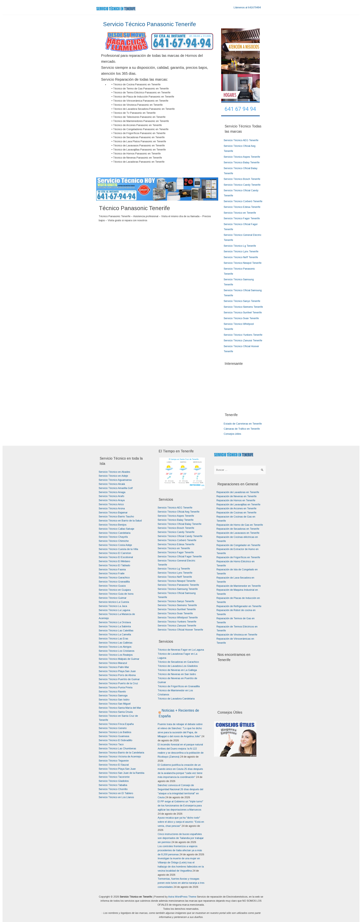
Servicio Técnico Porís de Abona (117, 675)
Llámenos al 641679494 (247, 7)
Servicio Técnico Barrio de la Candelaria (121, 752)
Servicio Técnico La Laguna (114, 610)
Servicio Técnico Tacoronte (114, 776)
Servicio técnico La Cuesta (114, 602)
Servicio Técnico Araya (112, 500)
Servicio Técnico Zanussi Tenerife (243, 340)
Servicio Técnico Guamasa (114, 736)
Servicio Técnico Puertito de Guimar (119, 679)
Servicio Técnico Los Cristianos (116, 650)
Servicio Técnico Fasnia (112, 569)
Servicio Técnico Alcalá (112, 484)
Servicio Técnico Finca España (116, 724)
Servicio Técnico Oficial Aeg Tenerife (178, 511)
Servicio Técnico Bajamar (113, 512)
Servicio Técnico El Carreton (115, 553)
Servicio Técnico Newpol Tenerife (242, 263)
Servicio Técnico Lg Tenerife (240, 245)
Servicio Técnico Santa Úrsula (116, 712)
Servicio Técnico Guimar (112, 597)
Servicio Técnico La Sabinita (115, 626)
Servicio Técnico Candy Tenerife (242, 184)
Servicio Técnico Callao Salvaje (116, 528)
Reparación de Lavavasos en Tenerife (237, 532)
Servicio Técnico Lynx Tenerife (241, 251)
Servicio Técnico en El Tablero (116, 793)
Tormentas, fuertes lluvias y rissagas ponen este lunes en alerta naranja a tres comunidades (181, 882)
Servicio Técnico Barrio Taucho (116, 516)
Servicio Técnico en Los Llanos (116, 797)
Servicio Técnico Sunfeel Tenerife (243, 312)
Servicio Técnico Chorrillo (113, 789)
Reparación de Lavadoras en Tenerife (237, 492)
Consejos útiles (232, 433)
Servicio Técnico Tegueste (114, 760)
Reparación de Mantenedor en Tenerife (238, 585)
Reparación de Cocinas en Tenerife (236, 512)
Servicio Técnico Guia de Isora (116, 593)
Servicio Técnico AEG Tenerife (241, 140)
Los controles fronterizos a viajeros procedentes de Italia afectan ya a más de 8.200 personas (180, 850)
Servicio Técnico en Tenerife (240, 212)
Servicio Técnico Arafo (111, 496)
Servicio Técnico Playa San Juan (117, 671)
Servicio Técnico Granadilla (114, 581)
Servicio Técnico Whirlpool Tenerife (178, 617)
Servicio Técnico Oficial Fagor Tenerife (180, 556)
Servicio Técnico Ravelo (112, 691)
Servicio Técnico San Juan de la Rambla (121, 773)
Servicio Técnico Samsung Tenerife (178, 589)
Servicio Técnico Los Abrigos (115, 646)
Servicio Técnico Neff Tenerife (241, 257)
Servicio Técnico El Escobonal (116, 557)
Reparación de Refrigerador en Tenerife (238, 606)
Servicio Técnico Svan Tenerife (241, 318)
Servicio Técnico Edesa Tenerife (242, 207)
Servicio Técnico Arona (112, 508)
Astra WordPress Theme (182, 896)
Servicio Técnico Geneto (113, 728)
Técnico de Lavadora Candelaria (176, 698)
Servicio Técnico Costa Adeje (115, 545)
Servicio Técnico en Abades (114, 471)
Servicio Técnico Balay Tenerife (241, 162)
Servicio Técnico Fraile (111, 573)
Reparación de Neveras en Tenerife (236, 496)
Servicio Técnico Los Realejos (116, 654)
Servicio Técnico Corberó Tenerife (243, 201)
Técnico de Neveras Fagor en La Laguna (181, 649)
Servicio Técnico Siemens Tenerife (243, 306)
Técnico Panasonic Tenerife (134, 208)
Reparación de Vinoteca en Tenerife (236, 634)
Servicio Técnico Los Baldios (115, 732)
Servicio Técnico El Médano (114, 561)
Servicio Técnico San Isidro (114, 699)
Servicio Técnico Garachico (114, 577)
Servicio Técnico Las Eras (113, 638)
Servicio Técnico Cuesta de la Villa (118, 549)
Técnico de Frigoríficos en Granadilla (179, 686)
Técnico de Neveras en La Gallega (177, 670)
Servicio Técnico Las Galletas (115, 642)
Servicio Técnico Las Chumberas (117, 748)
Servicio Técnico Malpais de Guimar (119, 659)
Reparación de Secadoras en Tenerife (237, 528)
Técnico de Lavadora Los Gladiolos (178, 666)
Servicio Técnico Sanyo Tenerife (242, 301)
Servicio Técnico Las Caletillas (116, 630)
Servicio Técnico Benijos (112, 524)
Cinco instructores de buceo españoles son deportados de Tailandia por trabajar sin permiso (181, 838)
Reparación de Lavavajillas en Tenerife (238, 504)
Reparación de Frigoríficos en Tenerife (238, 557)
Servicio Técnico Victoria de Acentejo (120, 756)
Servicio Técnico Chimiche (114, 541)
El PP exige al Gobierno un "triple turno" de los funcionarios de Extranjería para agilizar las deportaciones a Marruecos (180, 805)
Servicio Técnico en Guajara (115, 589)
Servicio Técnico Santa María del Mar (120, 707)
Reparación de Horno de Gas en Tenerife (239, 524)
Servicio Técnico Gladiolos (114, 781)
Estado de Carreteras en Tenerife (243, 423)
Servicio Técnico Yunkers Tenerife (243, 334)
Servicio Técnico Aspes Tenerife (242, 156)
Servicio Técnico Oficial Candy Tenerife (180, 536)
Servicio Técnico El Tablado (114, 565)
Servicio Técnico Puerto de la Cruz (118, 683)
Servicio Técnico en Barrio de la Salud (120, 520)
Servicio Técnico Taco (111, 744)
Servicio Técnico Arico (111, 504)
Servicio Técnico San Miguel (115, 703)
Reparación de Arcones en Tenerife (236, 508)
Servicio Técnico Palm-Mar (114, 667)
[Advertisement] (246, 387)
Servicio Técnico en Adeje (113, 475)
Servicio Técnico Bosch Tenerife (242, 179)
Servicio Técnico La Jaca (113, 606)
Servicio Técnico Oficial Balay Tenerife (179, 524)
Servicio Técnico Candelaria (114, 532)
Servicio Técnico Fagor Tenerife (242, 218)
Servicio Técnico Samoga (113, 695)
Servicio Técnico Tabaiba (113, 785)
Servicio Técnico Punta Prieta (115, 687)
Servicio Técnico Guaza (112, 585)
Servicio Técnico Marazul (113, 663)
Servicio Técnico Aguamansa (115, 480)
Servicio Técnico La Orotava (115, 622)
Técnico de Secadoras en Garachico (178, 661)
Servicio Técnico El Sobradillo (115, 740)
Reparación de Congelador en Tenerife (238, 545)
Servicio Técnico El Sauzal (114, 764)
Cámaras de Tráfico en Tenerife (242, 428)
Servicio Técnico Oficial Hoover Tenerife (180, 629)
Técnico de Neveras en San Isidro (177, 674)
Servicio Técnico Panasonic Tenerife (178, 584)
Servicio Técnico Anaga (112, 492)
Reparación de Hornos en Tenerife (235, 500)
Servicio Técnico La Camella (115, 634)
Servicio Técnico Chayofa (113, 536)
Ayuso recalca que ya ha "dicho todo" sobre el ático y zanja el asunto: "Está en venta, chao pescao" (181, 821)
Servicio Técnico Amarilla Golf (116, 488)
